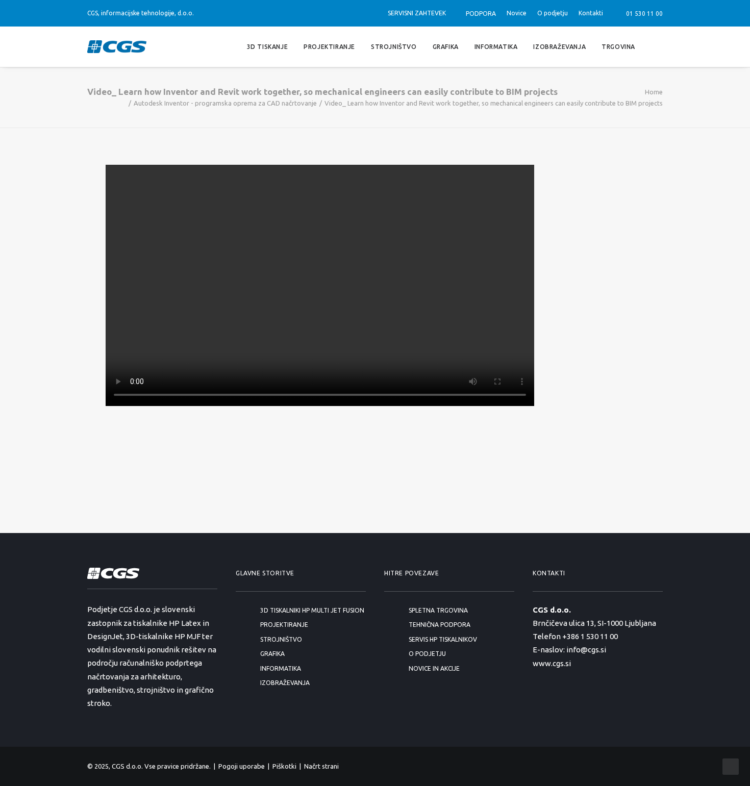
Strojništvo (394, 46)
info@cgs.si (586, 649)
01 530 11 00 (643, 13)
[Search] (658, 47)
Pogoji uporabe (241, 766)
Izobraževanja (559, 46)
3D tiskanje (267, 46)
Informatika (496, 46)
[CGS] (116, 46)
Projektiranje (329, 46)
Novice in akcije (434, 668)
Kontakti (591, 13)
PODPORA (481, 13)
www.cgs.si (552, 663)
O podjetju (552, 13)
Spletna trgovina (438, 610)
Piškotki (284, 766)
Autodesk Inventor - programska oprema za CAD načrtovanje (225, 103)
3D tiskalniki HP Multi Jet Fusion (312, 610)
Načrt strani (321, 766)
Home (654, 91)
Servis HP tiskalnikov (443, 639)
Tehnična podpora (439, 624)
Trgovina (618, 46)
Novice (517, 13)
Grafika (446, 46)
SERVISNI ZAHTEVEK (417, 13)
